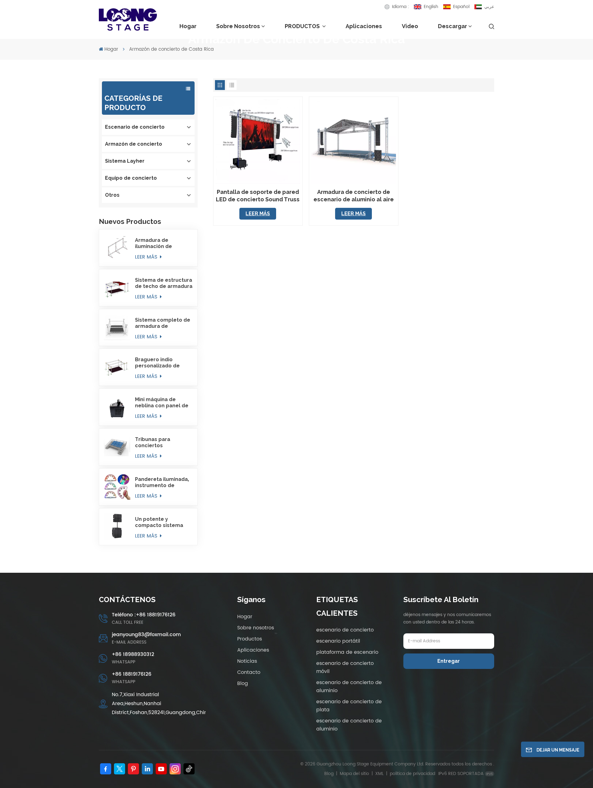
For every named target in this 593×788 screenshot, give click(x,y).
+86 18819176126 (131, 674)
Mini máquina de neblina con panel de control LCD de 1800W (163, 402)
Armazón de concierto (133, 144)
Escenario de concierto (135, 127)
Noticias (247, 661)
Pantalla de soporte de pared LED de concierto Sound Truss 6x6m (258, 196)
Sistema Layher (125, 161)
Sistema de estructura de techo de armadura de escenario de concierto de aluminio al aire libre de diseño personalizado (163, 283)
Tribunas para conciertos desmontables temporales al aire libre (158, 442)
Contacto (248, 672)
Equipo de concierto (131, 178)
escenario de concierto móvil (345, 667)
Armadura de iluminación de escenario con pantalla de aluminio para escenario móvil (162, 243)
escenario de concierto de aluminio (349, 687)
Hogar (187, 26)
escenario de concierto (345, 630)
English (431, 6)
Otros (112, 195)
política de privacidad (412, 773)
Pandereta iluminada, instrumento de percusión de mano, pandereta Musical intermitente (162, 482)
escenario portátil (338, 641)
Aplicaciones (364, 26)
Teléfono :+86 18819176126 (143, 615)
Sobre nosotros (238, 26)
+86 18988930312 (133, 654)
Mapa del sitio (355, 773)
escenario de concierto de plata (349, 706)
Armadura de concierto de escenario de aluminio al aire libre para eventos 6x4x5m (353, 196)
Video (410, 26)
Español (461, 6)
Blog (242, 683)
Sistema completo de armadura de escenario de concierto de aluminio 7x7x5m (163, 323)
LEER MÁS (147, 257)
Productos (249, 639)
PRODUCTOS (303, 26)
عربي (489, 6)
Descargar (452, 26)
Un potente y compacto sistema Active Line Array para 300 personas (163, 522)
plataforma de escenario (347, 652)
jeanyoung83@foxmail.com (146, 634)
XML (379, 773)
